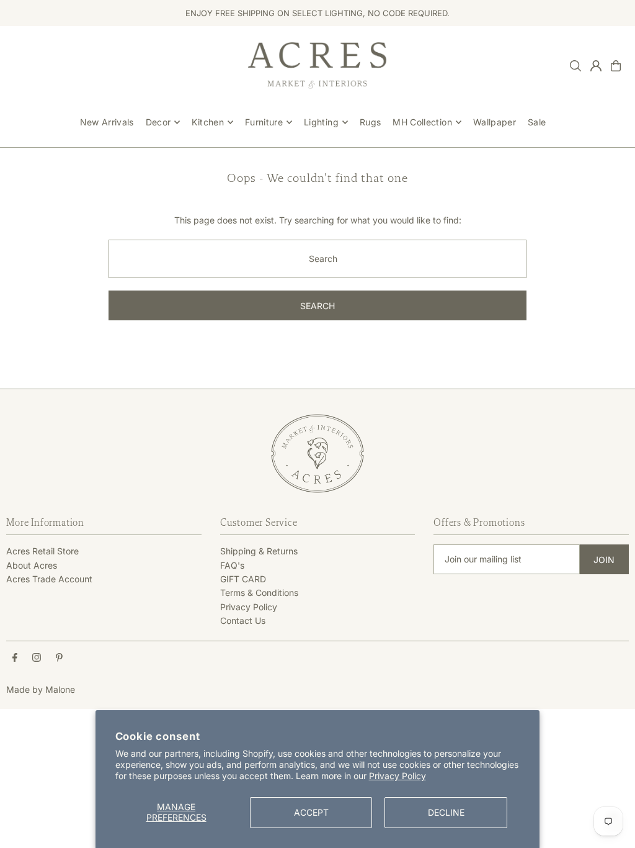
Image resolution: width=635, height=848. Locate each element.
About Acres (31, 565)
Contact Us (242, 620)
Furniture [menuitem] (264, 122)
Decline (446, 812)
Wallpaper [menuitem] (494, 122)
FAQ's (232, 565)
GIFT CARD (243, 579)
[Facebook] (14, 658)
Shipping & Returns (259, 551)
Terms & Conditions (259, 592)
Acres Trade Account (49, 579)
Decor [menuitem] (158, 122)
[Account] (596, 65)
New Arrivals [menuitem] (107, 122)
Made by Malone (40, 689)
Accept (311, 812)
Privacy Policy (397, 775)
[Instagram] (36, 658)
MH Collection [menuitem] (422, 122)
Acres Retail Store (42, 551)
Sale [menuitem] (537, 122)
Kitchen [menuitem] (207, 122)
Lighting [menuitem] (321, 122)
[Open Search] (575, 65)
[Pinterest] (59, 658)
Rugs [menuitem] (370, 122)
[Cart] (616, 65)
